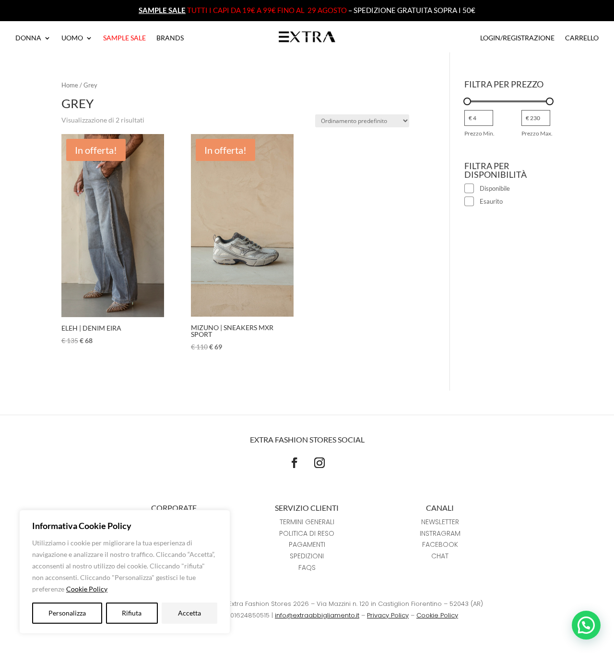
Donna (28, 38)
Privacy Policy (388, 615)
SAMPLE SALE (162, 10)
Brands (170, 38)
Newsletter (440, 522)
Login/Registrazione (517, 38)
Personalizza (67, 613)
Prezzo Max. (537, 133)
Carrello (582, 38)
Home (69, 85)
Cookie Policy (86, 589)
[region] (124, 572)
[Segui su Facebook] (294, 462)
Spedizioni (307, 556)
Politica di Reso (306, 533)
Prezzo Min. (479, 133)
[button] (586, 625)
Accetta (189, 613)
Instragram (440, 533)
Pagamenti (307, 544)
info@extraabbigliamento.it (317, 615)
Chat (440, 556)
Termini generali (307, 522)
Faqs (307, 567)
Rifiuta (132, 613)
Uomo (72, 38)
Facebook (440, 544)
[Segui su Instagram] (319, 462)
